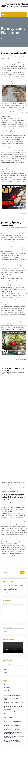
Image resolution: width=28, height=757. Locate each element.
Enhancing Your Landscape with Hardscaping (13, 54)
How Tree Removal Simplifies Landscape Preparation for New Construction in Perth (13, 724)
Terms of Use (7, 666)
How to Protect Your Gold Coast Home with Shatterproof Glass (13, 716)
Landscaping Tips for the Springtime (12, 695)
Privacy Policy (7, 664)
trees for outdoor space (20, 359)
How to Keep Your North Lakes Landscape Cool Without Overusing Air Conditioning (14, 728)
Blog (8, 58)
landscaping (11, 233)
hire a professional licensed (7, 557)
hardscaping (23, 213)
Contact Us (6, 669)
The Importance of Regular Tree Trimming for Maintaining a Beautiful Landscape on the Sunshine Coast (14, 708)
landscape (9, 74)
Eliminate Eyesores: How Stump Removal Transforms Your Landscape (13, 733)
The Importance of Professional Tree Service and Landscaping (14, 703)
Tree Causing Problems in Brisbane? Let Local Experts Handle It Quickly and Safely (14, 741)
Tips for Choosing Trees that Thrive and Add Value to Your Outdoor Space (12, 224)
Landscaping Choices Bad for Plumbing (12, 369)
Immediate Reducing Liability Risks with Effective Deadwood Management (14, 737)
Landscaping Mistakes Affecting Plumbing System (13, 699)
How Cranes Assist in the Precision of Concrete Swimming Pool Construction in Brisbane (14, 720)
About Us (6, 684)
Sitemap (5, 672)
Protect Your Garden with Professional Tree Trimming (13, 712)
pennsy (2, 58)
